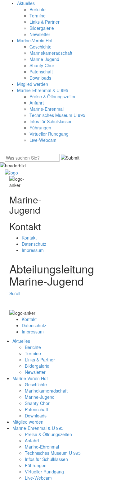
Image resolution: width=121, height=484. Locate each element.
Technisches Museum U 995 (57, 115)
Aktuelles (26, 3)
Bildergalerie (41, 28)
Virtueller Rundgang (49, 134)
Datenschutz (34, 244)
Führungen (40, 127)
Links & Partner (44, 22)
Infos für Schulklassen (51, 121)
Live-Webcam (42, 140)
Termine (37, 15)
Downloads (40, 78)
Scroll (14, 293)
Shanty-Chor (41, 65)
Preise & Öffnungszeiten (53, 96)
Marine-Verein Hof (34, 40)
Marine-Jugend (44, 59)
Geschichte (40, 47)
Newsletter (39, 34)
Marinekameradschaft (50, 53)
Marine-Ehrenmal (46, 109)
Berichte (37, 9)
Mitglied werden (32, 84)
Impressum (33, 250)
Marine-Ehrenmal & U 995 (42, 90)
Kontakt (29, 238)
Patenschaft (41, 71)
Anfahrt (36, 103)
